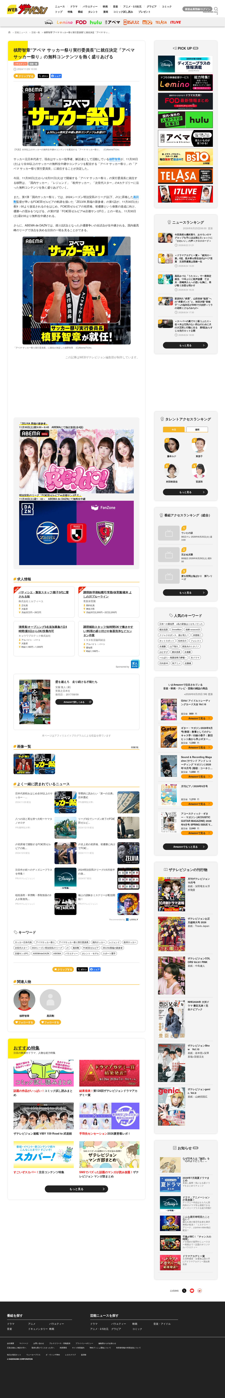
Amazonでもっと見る (185, 846)
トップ (58, 11)
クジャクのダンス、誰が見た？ (174, 635)
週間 (197, 429)
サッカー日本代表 (23, 942)
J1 (67, 948)
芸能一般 (35, 32)
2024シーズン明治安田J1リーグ (47, 948)
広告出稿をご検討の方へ (16, 1348)
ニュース (60, 6)
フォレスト (196, 641)
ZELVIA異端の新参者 (113, 948)
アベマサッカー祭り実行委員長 (73, 942)
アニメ (32, 1323)
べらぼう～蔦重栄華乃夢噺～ (173, 657)
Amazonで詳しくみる (74, 701)
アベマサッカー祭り (45, 942)
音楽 (115, 6)
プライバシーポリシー (84, 1343)
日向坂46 (163, 663)
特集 (70, 11)
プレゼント (144, 11)
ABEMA (57, 953)
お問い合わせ (38, 1343)
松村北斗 (182, 641)
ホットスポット (166, 641)
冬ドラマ (195, 657)
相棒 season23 (193, 629)
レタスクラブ (70, 1355)
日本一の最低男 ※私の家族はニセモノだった (181, 624)
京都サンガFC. (22, 953)
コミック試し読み (123, 11)
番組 (80, 11)
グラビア (152, 6)
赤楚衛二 (197, 635)
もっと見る (76, 1189)
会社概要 (10, 1343)
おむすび (163, 652)
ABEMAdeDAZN (41, 953)
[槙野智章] (24, 1007)
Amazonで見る (196, 718)
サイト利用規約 (78, 1348)
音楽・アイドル (162, 1323)
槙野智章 (114, 159)
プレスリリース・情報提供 (59, 1343)
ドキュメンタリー (38, 1328)
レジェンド (114, 942)
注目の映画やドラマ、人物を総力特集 (34, 1052)
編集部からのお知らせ (107, 1343)
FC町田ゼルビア (91, 948)
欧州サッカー (130, 942)
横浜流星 (163, 629)
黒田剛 (76, 948)
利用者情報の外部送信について (128, 1348)
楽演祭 (83, 1355)
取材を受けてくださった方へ (43, 1348)
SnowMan (177, 629)
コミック (167, 6)
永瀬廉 (162, 646)
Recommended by (117, 919)
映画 (105, 6)
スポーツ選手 (109, 953)
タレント (93, 11)
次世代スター (21, 948)
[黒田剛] (50, 1007)
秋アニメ (176, 663)
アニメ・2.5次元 (132, 6)
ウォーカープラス (33, 1355)
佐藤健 (188, 663)
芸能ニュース (21, 32)
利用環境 (63, 1348)
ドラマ (74, 6)
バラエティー (90, 6)
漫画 (105, 11)
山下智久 (174, 646)
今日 (174, 429)
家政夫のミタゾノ (190, 646)
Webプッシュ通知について (100, 1348)
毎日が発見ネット (14, 1355)
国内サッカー (98, 942)
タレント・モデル (90, 953)
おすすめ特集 (27, 1048)
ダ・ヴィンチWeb (53, 1355)
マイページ (23, 1343)
